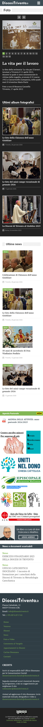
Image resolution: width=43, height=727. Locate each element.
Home (6, 622)
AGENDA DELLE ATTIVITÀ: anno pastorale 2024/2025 (23, 420)
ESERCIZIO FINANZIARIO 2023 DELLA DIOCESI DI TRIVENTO (18, 556)
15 (10, 57)
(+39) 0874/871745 (14, 615)
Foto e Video (9, 639)
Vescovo (7, 626)
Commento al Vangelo (13, 643)
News (6, 635)
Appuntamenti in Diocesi (14, 648)
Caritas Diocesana (11, 652)
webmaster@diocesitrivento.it (15, 688)
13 (4, 57)
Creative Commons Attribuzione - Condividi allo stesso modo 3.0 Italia (21, 720)
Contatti (7, 656)
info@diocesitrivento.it (18, 611)
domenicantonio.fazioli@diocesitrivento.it (20, 675)
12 (36, 54)
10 (30, 54)
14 (7, 57)
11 (33, 54)
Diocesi (7, 630)
